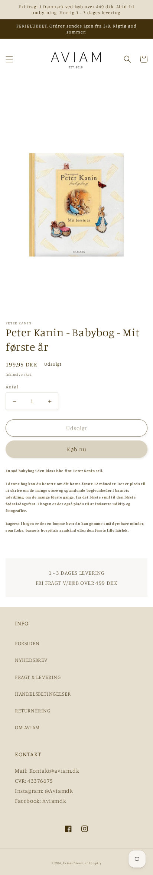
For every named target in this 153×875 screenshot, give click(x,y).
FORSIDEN (27, 643)
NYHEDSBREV (31, 660)
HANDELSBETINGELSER (43, 693)
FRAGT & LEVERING (38, 677)
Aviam (68, 863)
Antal (12, 387)
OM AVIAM (27, 727)
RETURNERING (33, 710)
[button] (9, 59)
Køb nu (77, 449)
